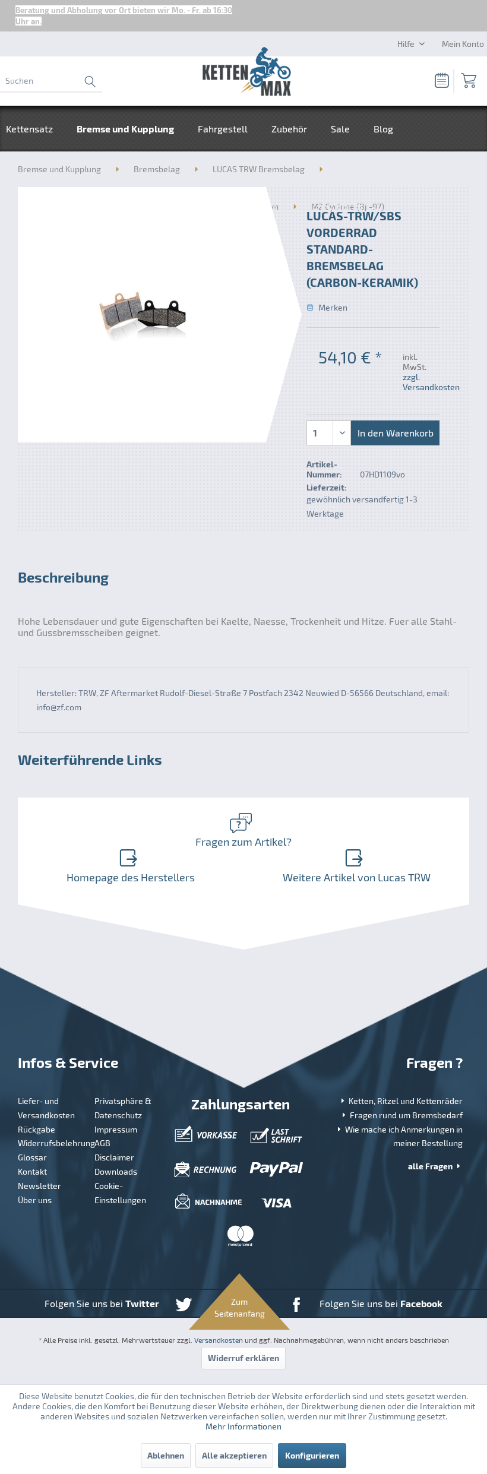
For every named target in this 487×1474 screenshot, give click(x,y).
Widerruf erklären (243, 1358)
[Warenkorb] (468, 81)
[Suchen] (89, 81)
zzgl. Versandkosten (431, 382)
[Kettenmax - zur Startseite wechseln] (246, 73)
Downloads (115, 1171)
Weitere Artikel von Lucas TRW (357, 877)
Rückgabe (36, 1129)
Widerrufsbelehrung (52, 1143)
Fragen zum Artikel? (243, 841)
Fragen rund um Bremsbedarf (405, 1115)
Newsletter (39, 1186)
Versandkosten (218, 1340)
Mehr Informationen (243, 1426)
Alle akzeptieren (234, 1455)
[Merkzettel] (438, 81)
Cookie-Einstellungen (120, 1193)
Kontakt (32, 1171)
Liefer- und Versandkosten (46, 1108)
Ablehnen (165, 1455)
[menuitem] (51, 81)
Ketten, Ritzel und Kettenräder (405, 1101)
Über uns (35, 1200)
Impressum (115, 1129)
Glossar (32, 1157)
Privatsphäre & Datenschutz (122, 1108)
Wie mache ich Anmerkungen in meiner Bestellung (403, 1136)
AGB (102, 1143)
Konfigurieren (312, 1455)
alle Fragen (431, 1166)
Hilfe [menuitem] (406, 44)
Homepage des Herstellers (131, 877)
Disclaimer (114, 1157)
